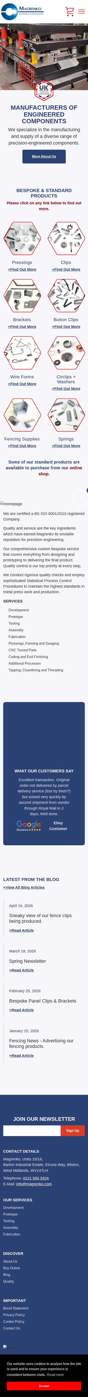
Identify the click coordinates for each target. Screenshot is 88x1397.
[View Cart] (69, 11)
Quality (8, 1281)
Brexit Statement (15, 1308)
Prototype (10, 1214)
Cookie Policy (13, 1321)
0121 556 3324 (36, 1178)
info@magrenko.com (34, 1184)
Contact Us (11, 1328)
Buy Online (11, 1268)
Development (13, 1207)
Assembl (9, 1227)
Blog (6, 1275)
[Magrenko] (22, 11)
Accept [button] (44, 1386)
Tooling (8, 1221)
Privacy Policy (14, 1315)
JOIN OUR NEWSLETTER (44, 1119)
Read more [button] (55, 1375)
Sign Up (72, 1130)
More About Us (44, 156)
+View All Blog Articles (24, 887)
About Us (10, 1261)
